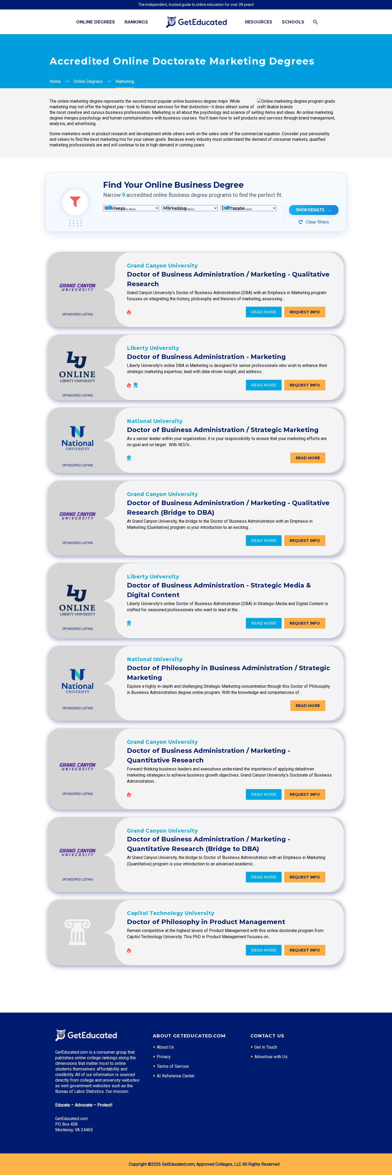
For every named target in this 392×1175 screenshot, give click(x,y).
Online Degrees (95, 22)
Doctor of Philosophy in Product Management (206, 922)
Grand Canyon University (162, 266)
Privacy (164, 1056)
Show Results (314, 209)
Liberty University (153, 348)
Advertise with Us (270, 1056)
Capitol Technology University (170, 913)
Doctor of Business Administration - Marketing (206, 357)
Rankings (136, 22)
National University (155, 421)
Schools (293, 22)
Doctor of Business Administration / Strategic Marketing (223, 430)
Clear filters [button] (317, 222)
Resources (258, 22)
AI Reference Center (176, 1075)
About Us (165, 1047)
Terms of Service (173, 1066)
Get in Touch (265, 1047)
